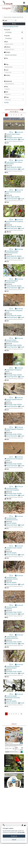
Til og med (7, 35)
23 (21, 115)
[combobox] (14, 44)
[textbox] (14, 44)
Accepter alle (14, 836)
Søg (14, 23)
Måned (6, 41)
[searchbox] (14, 66)
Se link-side (19, 132)
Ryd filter (6, 102)
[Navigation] (24, 2)
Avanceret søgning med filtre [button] (10, 26)
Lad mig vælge (21, 832)
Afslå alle (14, 839)
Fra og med (7, 29)
